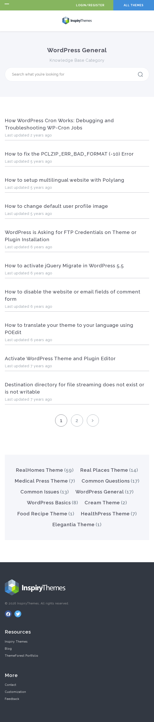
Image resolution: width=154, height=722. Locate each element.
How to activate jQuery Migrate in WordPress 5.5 (64, 266)
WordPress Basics (49, 503)
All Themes (134, 5)
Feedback (12, 698)
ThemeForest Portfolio (21, 655)
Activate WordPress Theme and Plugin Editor (60, 358)
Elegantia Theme (73, 524)
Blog (8, 648)
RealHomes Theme (39, 470)
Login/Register (90, 5)
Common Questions (106, 481)
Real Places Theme (104, 470)
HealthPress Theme (105, 514)
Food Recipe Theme (42, 514)
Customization (15, 691)
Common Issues (39, 492)
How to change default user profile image (56, 206)
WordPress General (99, 492)
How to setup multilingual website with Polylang (64, 180)
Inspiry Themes (16, 641)
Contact (10, 684)
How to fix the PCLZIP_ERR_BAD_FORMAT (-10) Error (69, 154)
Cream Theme (102, 503)
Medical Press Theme (41, 481)
